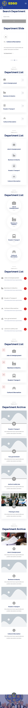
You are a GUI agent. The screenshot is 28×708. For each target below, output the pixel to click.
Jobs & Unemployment (10, 83)
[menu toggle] (26, 3)
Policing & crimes (14, 512)
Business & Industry (9, 96)
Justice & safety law (11, 329)
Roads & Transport (9, 109)
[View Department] (25, 278)
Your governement (10, 318)
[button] (11, 60)
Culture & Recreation (14, 42)
